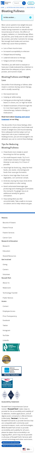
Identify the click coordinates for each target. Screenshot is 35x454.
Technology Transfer (10, 293)
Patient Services (8, 233)
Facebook (6, 320)
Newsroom (7, 288)
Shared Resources (9, 256)
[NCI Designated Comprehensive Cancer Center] (7, 387)
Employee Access (9, 311)
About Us (6, 283)
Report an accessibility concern (12, 445)
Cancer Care (7, 238)
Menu (31, 3)
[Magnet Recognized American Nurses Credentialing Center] (11, 352)
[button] (24, 3)
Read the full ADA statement (11, 442)
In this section (9, 17)
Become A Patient (9, 223)
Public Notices (8, 298)
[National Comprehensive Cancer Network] (12, 375)
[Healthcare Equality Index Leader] (6, 363)
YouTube (6, 335)
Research (6, 246)
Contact (5, 306)
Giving (5, 264)
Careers (5, 269)
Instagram (6, 330)
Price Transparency (10, 316)
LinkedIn (6, 340)
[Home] (6, 4)
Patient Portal (8, 228)
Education (6, 251)
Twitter (5, 325)
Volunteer (6, 274)
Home (2, 7)
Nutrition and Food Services (15, 7)
